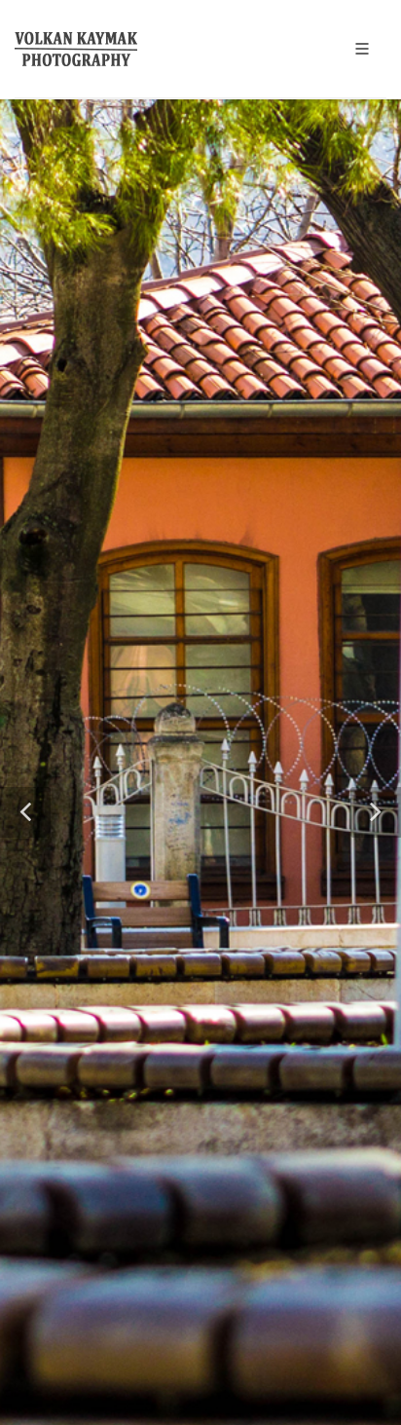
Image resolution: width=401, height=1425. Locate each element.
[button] (25, 812)
